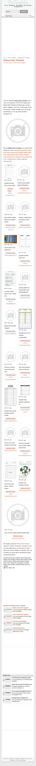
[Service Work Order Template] (8, 616)
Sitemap (23, 758)
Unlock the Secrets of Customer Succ (22, 684)
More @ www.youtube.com (18, 538)
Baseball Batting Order (21, 150)
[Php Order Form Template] (8, 622)
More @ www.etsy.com (25, 297)
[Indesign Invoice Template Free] (7, 699)
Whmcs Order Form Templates (21, 607)
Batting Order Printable (17, 152)
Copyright (17, 758)
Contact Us (11, 758)
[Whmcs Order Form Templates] (8, 609)
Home (4, 57)
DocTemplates (22, 760)
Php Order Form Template (19, 621)
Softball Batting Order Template (15, 154)
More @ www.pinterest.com (25, 227)
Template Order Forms (19, 628)
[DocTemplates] (18, 7)
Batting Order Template (23, 543)
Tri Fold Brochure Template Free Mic (21, 677)
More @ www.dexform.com (10, 450)
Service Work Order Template (20, 614)
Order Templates (12, 57)
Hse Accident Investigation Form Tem (21, 691)
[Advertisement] (18, 36)
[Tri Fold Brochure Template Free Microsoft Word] (7, 679)
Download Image (10, 190)
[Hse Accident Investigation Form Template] (7, 692)
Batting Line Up (20, 157)
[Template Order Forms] (8, 629)
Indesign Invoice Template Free (20, 698)
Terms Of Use (28, 758)
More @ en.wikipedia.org (10, 333)
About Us (5, 758)
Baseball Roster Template (14, 159)
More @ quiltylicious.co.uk (10, 255)
